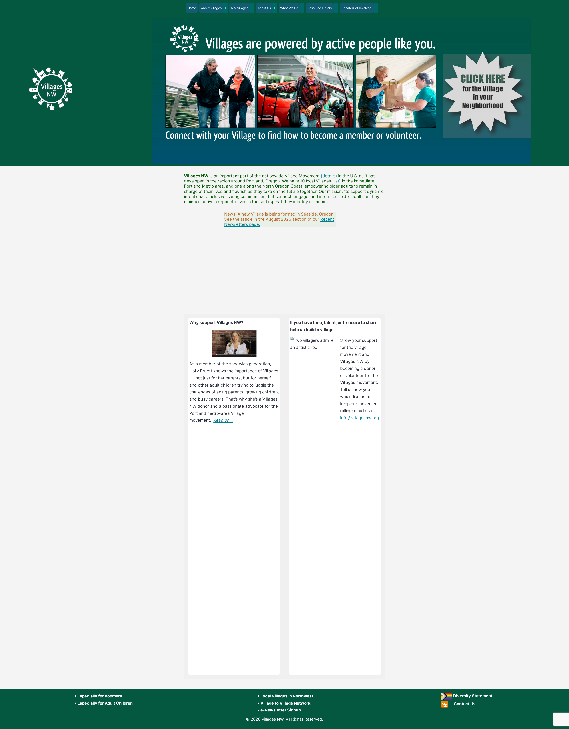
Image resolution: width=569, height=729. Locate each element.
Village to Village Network (285, 703)
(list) (336, 181)
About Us (264, 8)
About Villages (211, 8)
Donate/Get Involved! (356, 8)
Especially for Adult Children (105, 703)
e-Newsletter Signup (280, 710)
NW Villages (239, 8)
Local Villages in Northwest (286, 696)
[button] (165, 271)
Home (192, 8)
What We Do (289, 8)
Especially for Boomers (99, 696)
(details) (329, 175)
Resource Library (319, 8)
